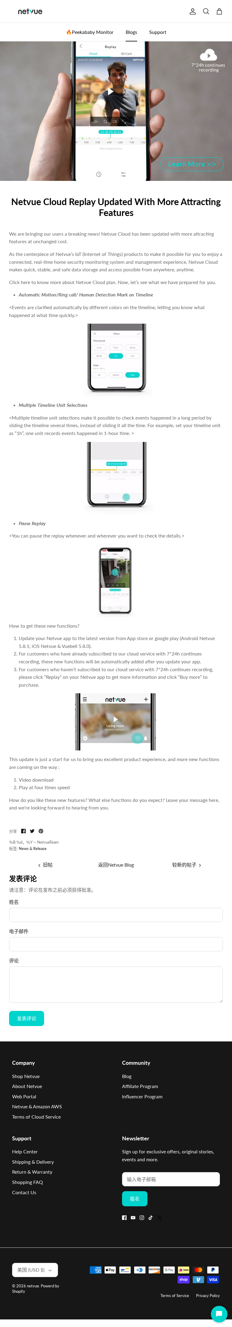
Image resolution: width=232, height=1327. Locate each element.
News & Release (33, 848)
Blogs (131, 32)
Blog (126, 1076)
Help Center (25, 1151)
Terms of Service (174, 1295)
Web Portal (24, 1096)
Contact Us (24, 1192)
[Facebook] (124, 1217)
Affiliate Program (140, 1086)
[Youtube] (133, 1217)
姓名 (14, 902)
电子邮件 (18, 931)
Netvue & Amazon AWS (37, 1106)
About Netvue (27, 1086)
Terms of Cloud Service (36, 1116)
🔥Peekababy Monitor (90, 32)
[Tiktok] (150, 1217)
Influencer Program (142, 1096)
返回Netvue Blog (116, 865)
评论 (14, 960)
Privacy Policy (208, 1295)
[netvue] (30, 11)
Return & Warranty (32, 1172)
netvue (33, 1285)
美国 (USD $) (30, 1270)
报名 (135, 1198)
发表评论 (26, 1018)
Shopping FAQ (27, 1182)
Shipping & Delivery (33, 1162)
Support (157, 32)
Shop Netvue (26, 1076)
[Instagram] (142, 1217)
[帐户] (191, 11)
